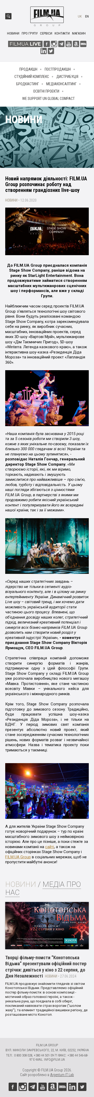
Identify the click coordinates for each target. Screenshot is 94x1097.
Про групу (30, 33)
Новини (13, 33)
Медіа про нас (43, 888)
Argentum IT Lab (62, 1075)
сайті (49, 846)
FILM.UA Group (18, 857)
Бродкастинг (27, 84)
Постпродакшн (58, 69)
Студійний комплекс (31, 77)
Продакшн (28, 69)
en (87, 16)
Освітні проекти (46, 91)
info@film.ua (54, 1059)
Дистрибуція (67, 77)
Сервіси (46, 33)
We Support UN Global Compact (48, 98)
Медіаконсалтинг (61, 84)
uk (80, 16)
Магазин (79, 33)
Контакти (62, 33)
